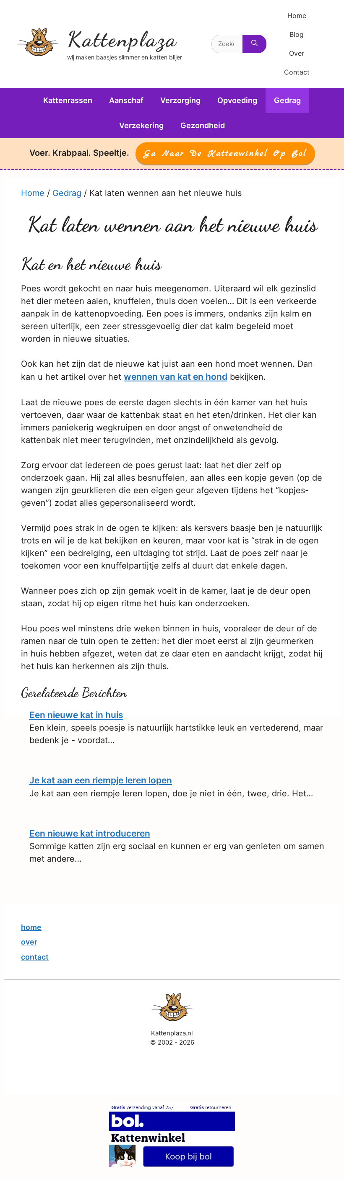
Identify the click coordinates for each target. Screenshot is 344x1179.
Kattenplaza (122, 39)
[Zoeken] (254, 44)
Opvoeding (237, 100)
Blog (296, 34)
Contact (297, 72)
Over (296, 53)
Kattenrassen (67, 100)
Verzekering (141, 125)
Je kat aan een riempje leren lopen (100, 780)
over (29, 941)
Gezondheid (202, 125)
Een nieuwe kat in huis (76, 715)
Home (296, 15)
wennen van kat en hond (175, 376)
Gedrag (287, 100)
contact (35, 956)
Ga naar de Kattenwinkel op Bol (225, 153)
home (31, 927)
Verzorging (180, 100)
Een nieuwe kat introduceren (89, 833)
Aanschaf (126, 100)
